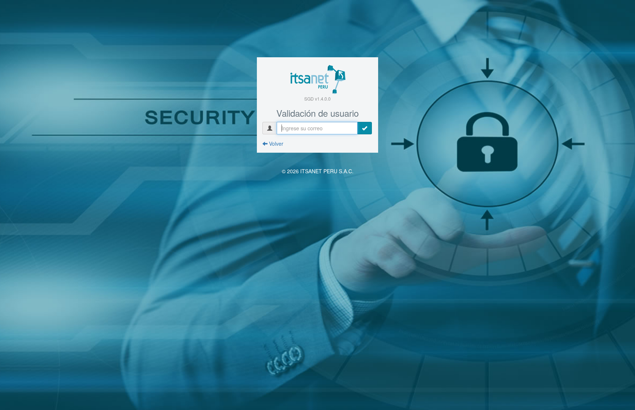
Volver (275, 143)
